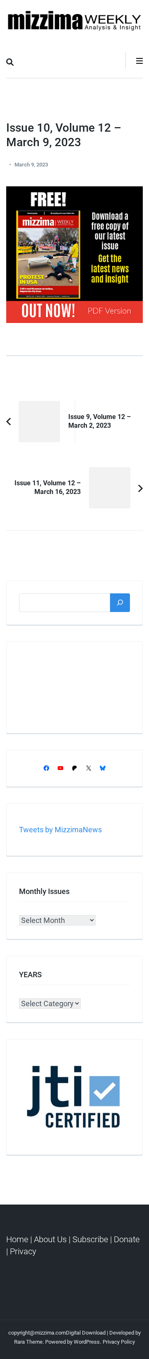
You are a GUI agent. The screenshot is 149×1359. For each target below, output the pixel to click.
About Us (50, 1239)
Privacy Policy (119, 1342)
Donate (126, 1239)
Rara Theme (28, 1342)
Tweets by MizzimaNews (60, 829)
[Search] (120, 602)
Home (18, 1239)
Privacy (23, 1251)
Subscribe (90, 1239)
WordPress (87, 1342)
